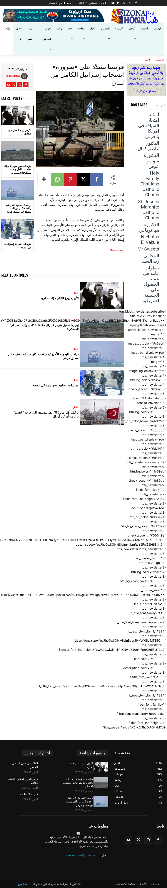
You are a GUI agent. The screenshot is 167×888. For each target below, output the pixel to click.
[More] (44, 179)
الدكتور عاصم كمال (148, 146)
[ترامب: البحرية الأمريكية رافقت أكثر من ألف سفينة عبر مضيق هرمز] (17, 190)
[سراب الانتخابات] (45, 798)
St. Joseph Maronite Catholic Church (148, 209)
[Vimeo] (117, 3)
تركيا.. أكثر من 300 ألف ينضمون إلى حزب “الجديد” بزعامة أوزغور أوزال (46, 414)
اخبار (147, 59)
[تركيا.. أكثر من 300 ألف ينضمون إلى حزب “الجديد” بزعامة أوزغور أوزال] (102, 412)
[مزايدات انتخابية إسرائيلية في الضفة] (17, 229)
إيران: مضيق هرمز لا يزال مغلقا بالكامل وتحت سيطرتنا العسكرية (17, 169)
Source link (117, 250)
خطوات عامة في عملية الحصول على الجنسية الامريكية (151, 284)
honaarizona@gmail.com (81, 855)
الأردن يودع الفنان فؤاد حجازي (19, 131)
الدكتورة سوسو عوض (151, 161)
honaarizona (12, 76)
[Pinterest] (70, 179)
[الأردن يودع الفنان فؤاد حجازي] (17, 115)
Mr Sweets (148, 249)
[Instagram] (129, 3)
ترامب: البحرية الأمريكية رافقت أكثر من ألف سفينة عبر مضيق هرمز (18, 208)
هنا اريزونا (22, 884)
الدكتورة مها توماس (149, 227)
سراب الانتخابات (29, 794)
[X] (123, 3)
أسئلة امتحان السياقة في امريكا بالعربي (148, 125)
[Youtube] (112, 3)
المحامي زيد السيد (150, 258)
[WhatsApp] (57, 179)
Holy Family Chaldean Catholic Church (149, 183)
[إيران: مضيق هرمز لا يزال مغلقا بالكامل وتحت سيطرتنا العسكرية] (17, 151)
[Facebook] (136, 3)
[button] (8, 29)
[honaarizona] (25, 76)
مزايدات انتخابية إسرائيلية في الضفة (17, 245)
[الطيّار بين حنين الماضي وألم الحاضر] (45, 767)
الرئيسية (159, 59)
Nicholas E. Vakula (150, 239)
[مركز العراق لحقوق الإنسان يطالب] (45, 782)
